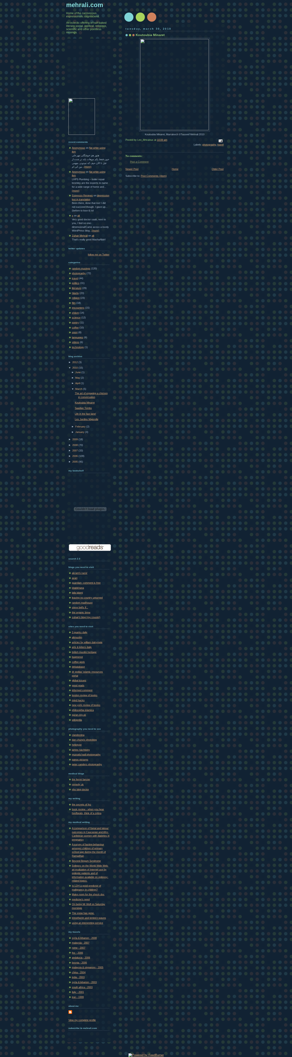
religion (76, 298)
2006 (75, 456)
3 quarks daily (79, 632)
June (78, 372)
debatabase (78, 666)
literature (76, 288)
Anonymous (78, 147)
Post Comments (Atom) (154, 175)
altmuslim (77, 637)
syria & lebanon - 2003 (84, 982)
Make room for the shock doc (88, 894)
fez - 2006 (77, 952)
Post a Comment (139, 161)
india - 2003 (78, 977)
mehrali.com (84, 4)
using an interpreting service (87, 923)
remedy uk (78, 784)
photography (209, 144)
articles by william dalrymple (87, 642)
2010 (75, 367)
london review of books (84, 695)
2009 (75, 439)
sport (75, 332)
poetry (75, 322)
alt (78, 215)
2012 (75, 362)
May (78, 377)
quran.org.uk (79, 714)
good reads (78, 685)
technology (78, 347)
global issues (79, 680)
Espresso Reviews (82, 195)
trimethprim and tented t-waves (89, 917)
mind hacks (78, 700)
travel (220, 144)
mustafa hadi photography (86, 754)
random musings (81, 268)
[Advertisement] (91, 72)
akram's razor (79, 573)
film (74, 303)
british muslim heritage (84, 652)
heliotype (77, 744)
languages (77, 337)
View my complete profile (82, 1020)
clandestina (78, 735)
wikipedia (77, 720)
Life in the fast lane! (85, 413)
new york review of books (86, 705)
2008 (75, 445)
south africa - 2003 (82, 987)
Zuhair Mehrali (80, 235)
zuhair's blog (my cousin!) (86, 617)
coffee (75, 327)
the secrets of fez (81, 804)
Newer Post (131, 169)
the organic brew (81, 612)
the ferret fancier (81, 779)
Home (175, 169)
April (78, 383)
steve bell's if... (80, 607)
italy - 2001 (78, 992)
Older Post (218, 169)
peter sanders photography (87, 764)
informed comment (82, 690)
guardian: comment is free (86, 582)
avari (74, 578)
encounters (78, 307)
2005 (75, 461)
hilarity (75, 293)
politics (75, 283)
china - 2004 (79, 972)
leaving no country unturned (87, 597)
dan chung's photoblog (84, 739)
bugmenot (77, 657)
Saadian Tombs (83, 408)
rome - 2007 (78, 947)
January (80, 432)
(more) (87, 166)
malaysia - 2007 (80, 942)
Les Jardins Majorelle (86, 419)
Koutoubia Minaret (150, 35)
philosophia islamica (83, 710)
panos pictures (80, 759)
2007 (75, 450)
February (80, 426)
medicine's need (81, 899)
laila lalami (77, 592)
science (76, 317)
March (79, 389)
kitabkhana (78, 587)
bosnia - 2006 (79, 962)
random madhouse (82, 602)
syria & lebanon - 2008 (84, 938)
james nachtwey (81, 749)
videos (75, 342)
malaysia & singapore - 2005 (87, 967)
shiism (75, 312)
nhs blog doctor (80, 789)
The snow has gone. (83, 913)
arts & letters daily (82, 647)
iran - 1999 (78, 997)
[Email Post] (220, 140)
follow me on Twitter (99, 254)
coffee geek (78, 662)
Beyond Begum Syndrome (86, 860)
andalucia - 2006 (81, 957)
